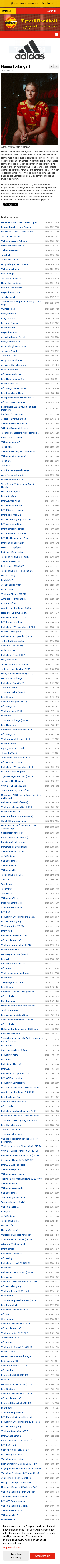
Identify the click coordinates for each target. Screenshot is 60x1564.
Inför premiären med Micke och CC (17, 397)
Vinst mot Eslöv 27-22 (11, 1134)
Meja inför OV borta (10, 292)
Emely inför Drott (9, 313)
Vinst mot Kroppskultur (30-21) (16, 945)
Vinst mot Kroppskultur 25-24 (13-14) (19, 1300)
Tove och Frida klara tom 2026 (15, 664)
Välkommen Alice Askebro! (14, 241)
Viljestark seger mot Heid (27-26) (17, 776)
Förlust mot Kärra (9, 1055)
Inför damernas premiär (12, 543)
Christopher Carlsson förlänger (16, 1235)
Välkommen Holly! (10, 1207)
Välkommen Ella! (9, 870)
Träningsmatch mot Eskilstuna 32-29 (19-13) (22, 1179)
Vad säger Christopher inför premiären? (20, 1473)
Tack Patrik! (6, 447)
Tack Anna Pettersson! (12, 278)
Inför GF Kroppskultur (11, 762)
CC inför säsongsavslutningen (15, 470)
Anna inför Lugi (8, 355)
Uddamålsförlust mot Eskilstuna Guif (19, 1487)
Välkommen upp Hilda (12, 1169)
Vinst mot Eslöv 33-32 (11, 907)
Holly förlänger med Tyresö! (14, 264)
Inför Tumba (7, 1295)
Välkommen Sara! (9, 865)
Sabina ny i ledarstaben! (12, 414)
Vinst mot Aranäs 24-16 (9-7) (15, 1431)
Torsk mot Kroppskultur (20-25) (16, 757)
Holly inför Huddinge (11, 283)
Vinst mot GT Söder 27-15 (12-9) (16, 1347)
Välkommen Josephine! (12, 851)
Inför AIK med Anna (10, 501)
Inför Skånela (7, 996)
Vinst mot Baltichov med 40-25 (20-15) (19, 1151)
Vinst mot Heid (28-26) (12, 645)
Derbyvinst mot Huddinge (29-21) (17, 673)
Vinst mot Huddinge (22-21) (14, 720)
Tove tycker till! (8, 297)
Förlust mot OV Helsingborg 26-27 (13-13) (21, 1422)
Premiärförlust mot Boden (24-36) (17, 816)
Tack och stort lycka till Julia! (15, 557)
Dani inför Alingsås (10, 491)
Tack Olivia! (6, 889)
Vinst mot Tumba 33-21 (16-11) (16, 1365)
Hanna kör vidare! (9, 1230)
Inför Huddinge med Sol (12, 379)
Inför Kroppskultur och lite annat (16, 1417)
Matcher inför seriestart (12, 552)
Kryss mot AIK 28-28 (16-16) (14, 1375)
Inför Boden (7, 977)
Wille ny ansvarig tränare (12, 245)
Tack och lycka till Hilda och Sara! (17, 571)
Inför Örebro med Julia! (12, 479)
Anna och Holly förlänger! (13, 599)
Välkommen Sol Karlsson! (13, 456)
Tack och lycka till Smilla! (13, 1202)
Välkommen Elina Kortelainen (15, 423)
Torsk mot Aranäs (9, 1010)
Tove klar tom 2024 (10, 1337)
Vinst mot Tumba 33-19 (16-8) (15, 1291)
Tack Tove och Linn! (10, 236)
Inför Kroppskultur (10, 949)
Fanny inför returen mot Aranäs (16, 227)
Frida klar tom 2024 (10, 1361)
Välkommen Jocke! (10, 442)
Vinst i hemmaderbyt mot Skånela (17, 1019)
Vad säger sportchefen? (13, 1459)
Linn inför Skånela (9, 323)
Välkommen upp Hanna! (12, 1174)
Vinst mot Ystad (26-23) (12, 926)
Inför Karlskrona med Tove (13, 533)
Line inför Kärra (8, 496)
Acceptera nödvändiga (16, 1556)
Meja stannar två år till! (11, 903)
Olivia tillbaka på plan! (11, 547)
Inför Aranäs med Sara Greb (14, 1015)
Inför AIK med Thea (10, 369)
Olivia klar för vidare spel (13, 1244)
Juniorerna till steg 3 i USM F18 (16, 1478)
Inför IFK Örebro (8, 743)
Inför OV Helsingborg (11, 631)
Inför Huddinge (8, 725)
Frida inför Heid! (9, 650)
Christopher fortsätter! (11, 437)
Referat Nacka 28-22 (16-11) (14, 837)
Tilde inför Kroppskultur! (12, 641)
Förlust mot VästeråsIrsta (13, 1083)
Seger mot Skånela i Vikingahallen (17, 991)
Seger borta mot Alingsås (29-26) (17, 729)
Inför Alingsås (8, 706)
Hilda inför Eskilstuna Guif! (14, 613)
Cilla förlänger (8, 1319)
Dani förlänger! (8, 1001)
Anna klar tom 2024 (10, 1129)
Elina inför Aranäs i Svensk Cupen (17, 231)
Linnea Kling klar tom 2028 (13, 346)
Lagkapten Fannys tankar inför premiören (21, 1468)
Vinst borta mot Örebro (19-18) (16, 739)
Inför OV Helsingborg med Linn (16, 519)
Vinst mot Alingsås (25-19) (14, 701)
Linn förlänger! (8, 273)
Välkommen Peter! (10, 250)
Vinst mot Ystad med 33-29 (14, 1101)
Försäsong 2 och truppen (13, 842)
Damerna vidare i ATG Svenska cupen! (19, 222)
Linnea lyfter (7, 589)
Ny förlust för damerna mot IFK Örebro (19, 1029)
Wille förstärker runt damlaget (15, 428)
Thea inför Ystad (9, 753)
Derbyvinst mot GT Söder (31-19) (17, 1384)
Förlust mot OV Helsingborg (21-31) (18, 767)
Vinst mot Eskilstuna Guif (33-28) (17, 807)
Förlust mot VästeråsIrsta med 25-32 (18, 1111)
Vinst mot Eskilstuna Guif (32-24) (17, 1393)
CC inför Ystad (8, 309)
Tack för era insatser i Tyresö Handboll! (20, 433)
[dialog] (30, 1542)
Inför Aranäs (7, 1277)
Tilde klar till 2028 (9, 259)
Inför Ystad (6, 931)
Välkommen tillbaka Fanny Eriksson (18, 1492)
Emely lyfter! (7, 580)
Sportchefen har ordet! (12, 833)
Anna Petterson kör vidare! (13, 475)
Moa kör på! (7, 1225)
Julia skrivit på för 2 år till (13, 337)
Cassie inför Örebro (10, 1033)
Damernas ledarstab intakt (14, 847)
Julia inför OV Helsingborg (14, 365)
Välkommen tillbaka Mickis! (14, 1506)
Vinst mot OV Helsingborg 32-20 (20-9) (19, 1281)
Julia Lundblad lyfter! (11, 585)
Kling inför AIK (8, 318)
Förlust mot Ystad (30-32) (13, 655)
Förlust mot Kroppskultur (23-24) (17, 636)
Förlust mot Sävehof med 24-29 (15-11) (20, 1155)
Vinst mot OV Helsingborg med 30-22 (19, 1120)
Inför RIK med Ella (9, 383)
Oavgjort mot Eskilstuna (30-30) (16, 608)
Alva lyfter (6, 879)
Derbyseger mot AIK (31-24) (14, 954)
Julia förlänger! (8, 856)
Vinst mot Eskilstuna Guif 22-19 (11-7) (19, 1323)
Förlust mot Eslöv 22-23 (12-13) (16, 1263)
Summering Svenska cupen (14, 1496)
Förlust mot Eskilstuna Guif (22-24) (17, 935)
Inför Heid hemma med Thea (14, 538)
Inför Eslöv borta (9, 1445)
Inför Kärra (6, 715)
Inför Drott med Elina (11, 374)
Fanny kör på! (7, 1211)
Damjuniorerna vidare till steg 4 (16, 1356)
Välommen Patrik (9, 1183)
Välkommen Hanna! (10, 561)
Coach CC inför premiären (13, 821)
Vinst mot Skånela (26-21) (13, 786)
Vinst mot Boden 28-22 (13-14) (15, 1333)
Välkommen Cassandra (12, 1188)
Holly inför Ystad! (9, 659)
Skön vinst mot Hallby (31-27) (15, 1450)
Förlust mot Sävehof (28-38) (14, 802)
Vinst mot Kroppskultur (12, 1412)
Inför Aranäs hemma (11, 1436)
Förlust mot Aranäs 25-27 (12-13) (17, 1272)
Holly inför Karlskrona (11, 360)
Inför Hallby (6, 1258)
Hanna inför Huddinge (11, 678)
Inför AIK (5, 959)
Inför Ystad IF (7, 1106)
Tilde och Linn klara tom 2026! (15, 669)
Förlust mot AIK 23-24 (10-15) (15, 1309)
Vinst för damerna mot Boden (15, 973)
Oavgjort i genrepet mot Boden (16, 1482)
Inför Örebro (7, 697)
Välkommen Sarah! (10, 269)
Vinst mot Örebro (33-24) (13, 692)
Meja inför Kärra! (9, 332)
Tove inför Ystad (9, 351)
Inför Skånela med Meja (12, 529)
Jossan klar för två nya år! (13, 419)
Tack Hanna (6, 893)
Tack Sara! (6, 461)
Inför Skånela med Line (12, 393)
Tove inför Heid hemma (12, 781)
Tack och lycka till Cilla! (12, 875)
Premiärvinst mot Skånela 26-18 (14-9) (19, 1464)
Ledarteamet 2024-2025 (12, 566)
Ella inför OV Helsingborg (13, 771)
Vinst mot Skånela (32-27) (13, 594)
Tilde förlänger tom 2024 (13, 1197)
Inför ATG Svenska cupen (13, 402)
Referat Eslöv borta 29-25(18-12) (16, 1440)
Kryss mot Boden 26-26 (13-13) (16, 1403)
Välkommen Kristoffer (11, 1510)
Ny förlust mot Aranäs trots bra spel (18, 1005)
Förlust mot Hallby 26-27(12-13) (16, 1253)
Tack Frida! (6, 465)
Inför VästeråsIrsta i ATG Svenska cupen (20, 1087)
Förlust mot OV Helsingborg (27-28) (18, 627)
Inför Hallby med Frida (11, 1454)
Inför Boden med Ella (11, 515)
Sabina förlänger (9, 861)
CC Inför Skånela (9, 603)
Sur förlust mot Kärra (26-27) (14, 963)
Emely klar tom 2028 (10, 341)
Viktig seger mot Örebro (12, 982)
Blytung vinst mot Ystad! (12, 748)
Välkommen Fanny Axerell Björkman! (18, 451)
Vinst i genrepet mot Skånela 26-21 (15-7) (21, 1146)
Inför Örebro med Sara (12, 524)
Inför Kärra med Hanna (12, 510)
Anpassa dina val (12, 1547)
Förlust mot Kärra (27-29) (13, 683)
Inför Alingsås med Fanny (13, 388)
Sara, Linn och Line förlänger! (15, 1050)
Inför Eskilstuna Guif (11, 811)
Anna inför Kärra (9, 687)
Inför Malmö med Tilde (12, 505)
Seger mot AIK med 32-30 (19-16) (17, 1160)
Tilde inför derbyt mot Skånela (15, 790)
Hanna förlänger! (15, 66)
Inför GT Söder (8, 1351)
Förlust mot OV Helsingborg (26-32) (18, 917)
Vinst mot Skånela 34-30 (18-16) (16, 1239)
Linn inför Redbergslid (12, 287)
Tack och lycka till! (10, 1221)
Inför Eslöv (6, 912)
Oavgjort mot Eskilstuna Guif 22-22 (17, 1092)
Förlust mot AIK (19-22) (12, 1064)
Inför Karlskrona (9, 327)
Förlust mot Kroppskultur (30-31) (17, 1073)
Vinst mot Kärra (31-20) (12, 711)
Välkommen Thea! (9, 898)
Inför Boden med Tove (11, 622)
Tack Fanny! (6, 884)
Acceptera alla (42, 1556)
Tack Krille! (6, 255)
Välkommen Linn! (9, 1515)
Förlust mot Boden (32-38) (13, 617)
